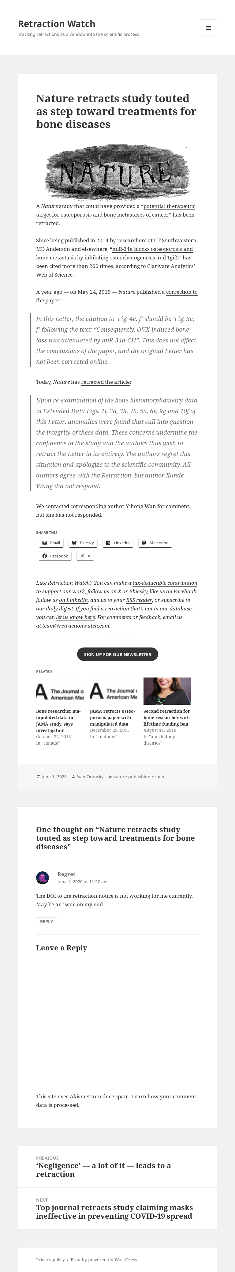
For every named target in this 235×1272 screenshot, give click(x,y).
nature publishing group (138, 776)
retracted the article (105, 381)
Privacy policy (50, 1260)
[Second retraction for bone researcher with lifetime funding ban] (167, 691)
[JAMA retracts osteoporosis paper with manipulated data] (113, 691)
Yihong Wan (141, 506)
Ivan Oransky (89, 776)
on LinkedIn (73, 599)
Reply (46, 921)
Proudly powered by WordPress (104, 1260)
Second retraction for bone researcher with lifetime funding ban (167, 717)
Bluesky (138, 591)
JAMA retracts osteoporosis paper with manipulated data (112, 717)
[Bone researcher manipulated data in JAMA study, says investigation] (60, 691)
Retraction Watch (56, 23)
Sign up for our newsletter (117, 654)
